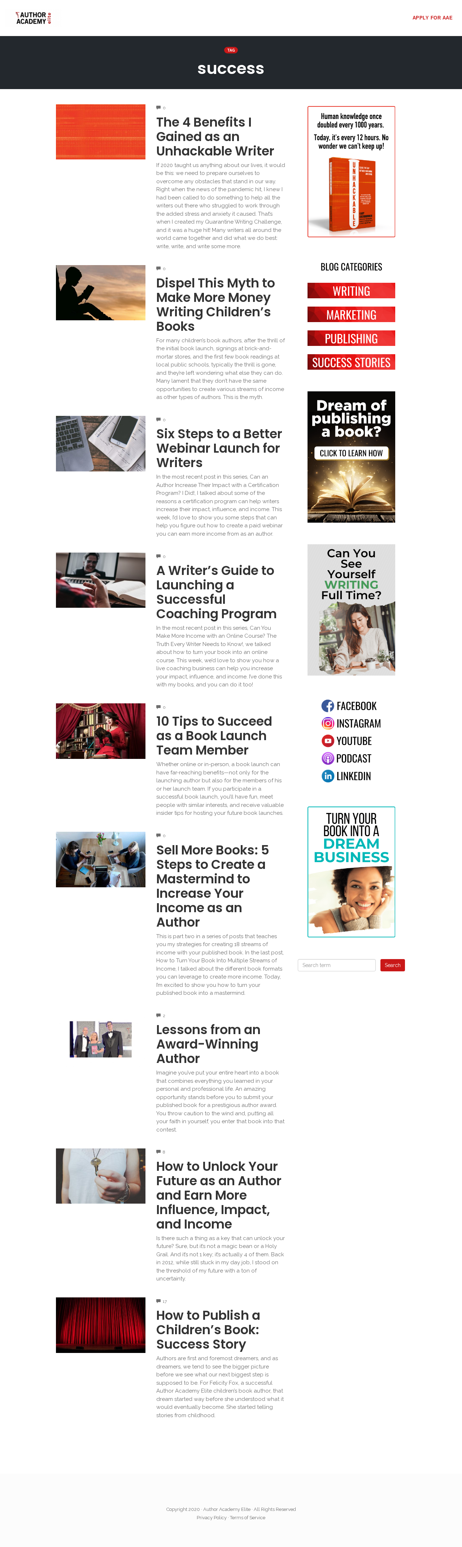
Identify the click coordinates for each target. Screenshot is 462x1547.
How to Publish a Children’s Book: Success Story (208, 1329)
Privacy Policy (212, 1517)
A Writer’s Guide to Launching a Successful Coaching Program (216, 592)
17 (165, 1301)
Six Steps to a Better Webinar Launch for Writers (219, 448)
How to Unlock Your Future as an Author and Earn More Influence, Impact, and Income (219, 1195)
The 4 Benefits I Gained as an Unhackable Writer (215, 136)
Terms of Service (247, 1517)
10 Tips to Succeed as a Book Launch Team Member (214, 735)
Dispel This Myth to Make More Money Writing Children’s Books (215, 304)
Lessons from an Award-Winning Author (208, 1044)
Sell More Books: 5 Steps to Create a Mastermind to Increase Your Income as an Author (212, 886)
